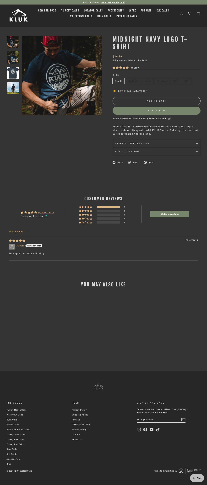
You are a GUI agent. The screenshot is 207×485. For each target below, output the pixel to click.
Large (147, 80)
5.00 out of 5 (46, 212)
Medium (133, 80)
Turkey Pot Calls (15, 444)
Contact (76, 434)
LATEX (132, 10)
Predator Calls (126, 16)
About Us (77, 439)
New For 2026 (47, 10)
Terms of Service (81, 424)
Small (118, 80)
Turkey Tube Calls (15, 434)
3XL (187, 80)
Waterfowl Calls (81, 16)
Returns (76, 419)
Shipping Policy (80, 414)
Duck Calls (11, 419)
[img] (17, 240)
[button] (121, 67)
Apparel (146, 10)
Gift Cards (11, 454)
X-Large (162, 80)
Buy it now (156, 110)
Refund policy (79, 429)
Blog (8, 463)
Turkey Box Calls (15, 439)
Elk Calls (163, 10)
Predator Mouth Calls (17, 429)
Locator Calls (93, 10)
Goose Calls (12, 424)
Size (116, 75)
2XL (175, 80)
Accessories (116, 10)
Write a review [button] (170, 214)
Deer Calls (104, 16)
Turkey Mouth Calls (16, 409)
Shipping (117, 60)
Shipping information (132, 143)
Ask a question (127, 151)
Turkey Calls (70, 10)
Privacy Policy (79, 409)
